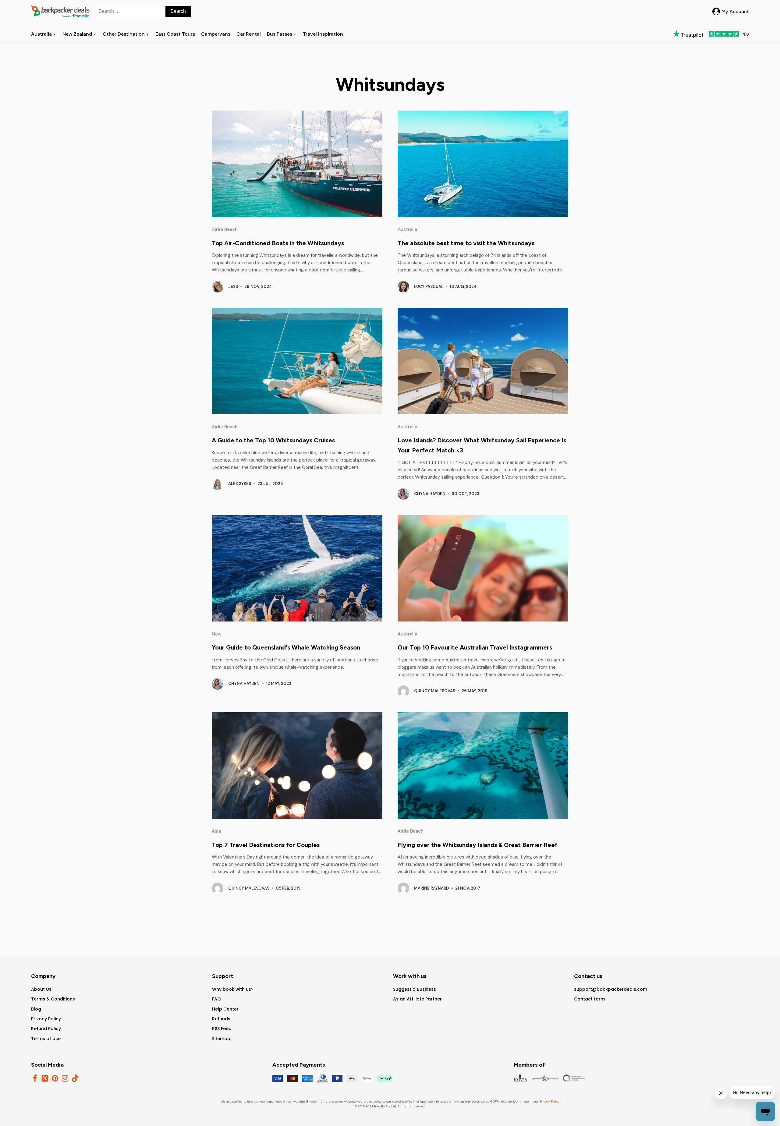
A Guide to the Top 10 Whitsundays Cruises (273, 440)
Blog (36, 1009)
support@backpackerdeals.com (610, 989)
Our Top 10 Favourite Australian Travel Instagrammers (475, 647)
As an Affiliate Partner (417, 999)
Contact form (589, 999)
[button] (730, 12)
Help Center (225, 1009)
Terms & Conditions (53, 999)
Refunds (221, 1019)
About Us (41, 989)
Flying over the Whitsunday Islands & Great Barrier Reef (478, 844)
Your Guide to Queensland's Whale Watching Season (286, 647)
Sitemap (221, 1039)
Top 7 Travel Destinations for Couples (266, 844)
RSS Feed (222, 1028)
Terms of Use (46, 1039)
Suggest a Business (414, 989)
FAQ (216, 999)
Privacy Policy (46, 1019)
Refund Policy (46, 1028)
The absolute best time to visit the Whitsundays (466, 243)
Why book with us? (233, 989)
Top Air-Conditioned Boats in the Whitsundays (278, 243)
